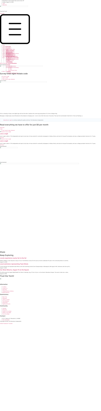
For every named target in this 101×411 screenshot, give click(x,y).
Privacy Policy (9, 67)
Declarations (8, 57)
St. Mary (10, 68)
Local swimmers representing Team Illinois (14, 264)
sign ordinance (11, 79)
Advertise (8, 64)
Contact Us (8, 59)
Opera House (9, 53)
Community (8, 46)
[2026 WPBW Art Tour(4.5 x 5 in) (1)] (39, 163)
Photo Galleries (9, 61)
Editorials (8, 54)
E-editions (8, 60)
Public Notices (9, 66)
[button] (50, 29)
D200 (7, 50)
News (3, 45)
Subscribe (5, 120)
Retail (7, 49)
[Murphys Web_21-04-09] (9, 147)
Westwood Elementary (13, 73)
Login (10, 120)
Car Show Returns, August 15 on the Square (14, 270)
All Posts (2, 137)
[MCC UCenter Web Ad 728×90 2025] (21, 66)
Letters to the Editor (10, 56)
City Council (8, 47)
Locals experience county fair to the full (13, 258)
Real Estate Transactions (11, 63)
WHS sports (8, 52)
